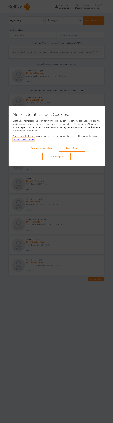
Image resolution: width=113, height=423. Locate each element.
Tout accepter (56, 156)
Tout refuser (72, 148)
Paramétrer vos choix (41, 148)
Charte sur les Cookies (23, 139)
